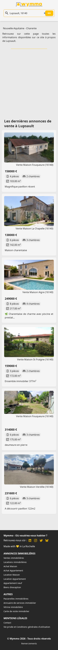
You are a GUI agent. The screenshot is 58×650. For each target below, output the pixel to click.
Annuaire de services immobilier (20, 602)
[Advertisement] (29, 83)
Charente (31, 28)
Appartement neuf (13, 583)
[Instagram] (35, 540)
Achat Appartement (13, 570)
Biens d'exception (12, 587)
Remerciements (29, 643)
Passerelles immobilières (16, 598)
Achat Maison (10, 566)
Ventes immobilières (14, 558)
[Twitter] (41, 540)
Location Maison (12, 574)
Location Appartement (15, 578)
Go (49, 13)
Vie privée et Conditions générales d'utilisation (27, 626)
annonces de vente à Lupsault (27, 123)
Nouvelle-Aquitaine (13, 28)
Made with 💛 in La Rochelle (19, 546)
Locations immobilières (15, 562)
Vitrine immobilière (13, 607)
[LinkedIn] (30, 540)
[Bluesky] (47, 540)
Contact (7, 622)
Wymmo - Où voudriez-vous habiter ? (25, 535)
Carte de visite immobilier (16, 611)
